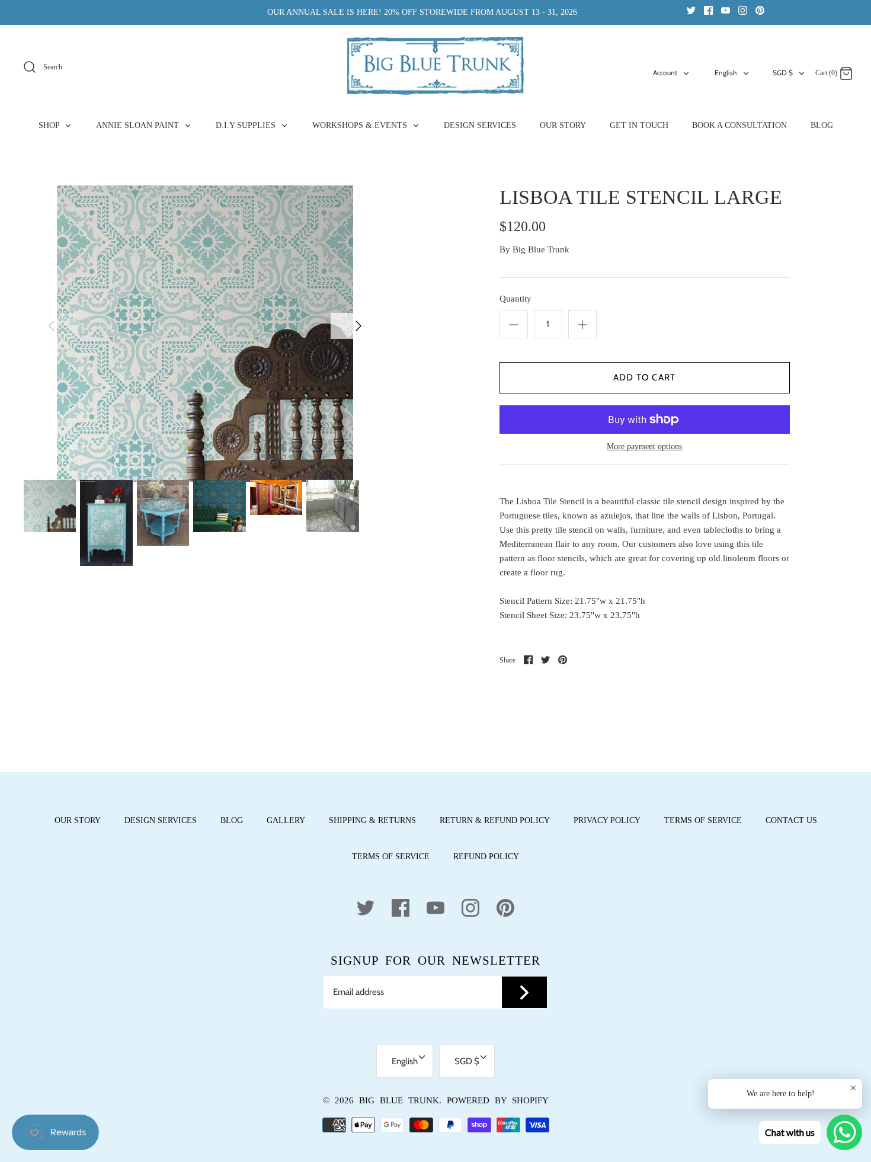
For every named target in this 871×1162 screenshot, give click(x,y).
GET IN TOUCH (639, 125)
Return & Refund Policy (495, 820)
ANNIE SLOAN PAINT (138, 125)
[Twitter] (691, 10)
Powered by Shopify (498, 1100)
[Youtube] (725, 10)
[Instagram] (742, 10)
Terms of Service (703, 820)
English (726, 72)
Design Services (160, 820)
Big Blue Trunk (541, 249)
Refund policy (486, 856)
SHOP (50, 125)
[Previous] (51, 326)
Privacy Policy (607, 820)
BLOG (822, 125)
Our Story (78, 820)
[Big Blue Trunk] (435, 66)
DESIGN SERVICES (480, 125)
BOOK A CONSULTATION (739, 125)
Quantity (515, 298)
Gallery (286, 820)
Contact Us (791, 820)
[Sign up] (524, 993)
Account (665, 72)
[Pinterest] (759, 10)
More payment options (644, 446)
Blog (231, 820)
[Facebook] (708, 10)
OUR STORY (563, 125)
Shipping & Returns (372, 820)
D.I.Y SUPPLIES (247, 125)
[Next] (358, 326)
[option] (205, 333)
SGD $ (783, 72)
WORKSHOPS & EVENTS (360, 125)
